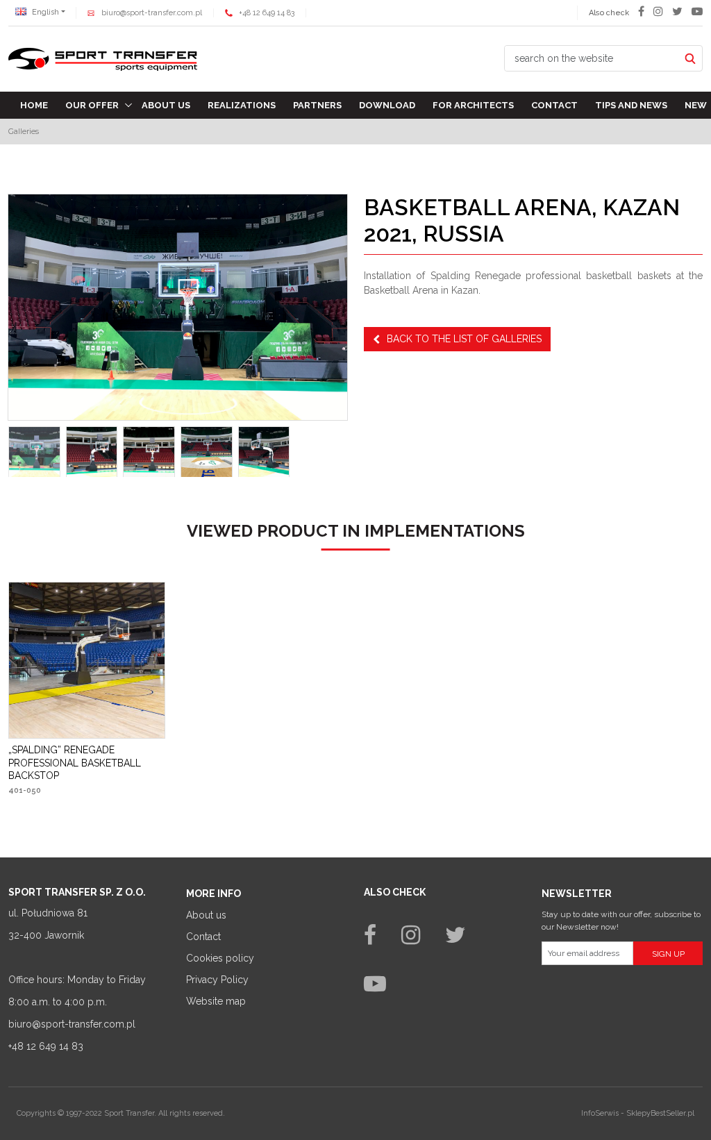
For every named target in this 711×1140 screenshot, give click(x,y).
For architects (473, 105)
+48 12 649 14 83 (266, 12)
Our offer (92, 105)
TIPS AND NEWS (631, 105)
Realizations (242, 105)
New (696, 105)
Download (387, 105)
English (44, 12)
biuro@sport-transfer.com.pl (151, 12)
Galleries (23, 131)
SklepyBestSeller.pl (660, 1113)
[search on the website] (690, 58)
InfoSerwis (600, 1113)
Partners (317, 105)
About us (166, 105)
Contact (554, 105)
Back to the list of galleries (464, 338)
